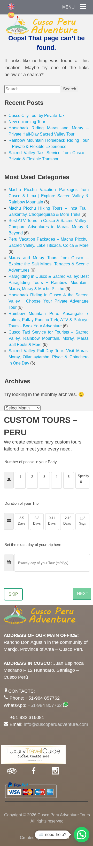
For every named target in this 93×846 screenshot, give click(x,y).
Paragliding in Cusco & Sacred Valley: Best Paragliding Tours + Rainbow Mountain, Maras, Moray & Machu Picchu (49, 282)
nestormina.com (55, 837)
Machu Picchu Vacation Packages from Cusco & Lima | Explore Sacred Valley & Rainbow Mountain (49, 195)
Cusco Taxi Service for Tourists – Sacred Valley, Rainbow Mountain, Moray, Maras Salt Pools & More (49, 338)
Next (82, 593)
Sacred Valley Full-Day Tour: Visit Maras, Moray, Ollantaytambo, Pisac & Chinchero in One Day (49, 357)
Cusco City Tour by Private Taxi (37, 115)
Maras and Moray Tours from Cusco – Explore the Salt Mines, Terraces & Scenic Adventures (49, 264)
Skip (13, 594)
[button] (81, 834)
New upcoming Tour (27, 122)
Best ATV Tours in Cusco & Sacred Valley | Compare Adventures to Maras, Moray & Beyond (49, 226)
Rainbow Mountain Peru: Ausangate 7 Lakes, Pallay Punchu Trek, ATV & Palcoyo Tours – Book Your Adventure (49, 319)
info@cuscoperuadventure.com (56, 724)
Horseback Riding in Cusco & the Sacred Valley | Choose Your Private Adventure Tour (49, 301)
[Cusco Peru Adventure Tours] (46, 26)
